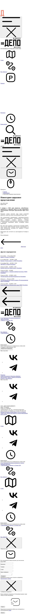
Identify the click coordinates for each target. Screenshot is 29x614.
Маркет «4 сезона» (5, 257)
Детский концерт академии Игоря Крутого (10, 276)
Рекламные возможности (14, 318)
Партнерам (5, 318)
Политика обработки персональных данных (10, 377)
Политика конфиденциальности (5, 375)
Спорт (5, 413)
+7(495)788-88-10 (4, 333)
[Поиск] (11, 134)
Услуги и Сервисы (21, 412)
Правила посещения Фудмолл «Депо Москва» (11, 378)
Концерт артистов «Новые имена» (8, 268)
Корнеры (3, 412)
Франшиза (3, 464)
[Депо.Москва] (13, 362)
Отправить (3, 576)
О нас (2, 318)
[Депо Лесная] (11, 145)
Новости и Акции (17, 413)
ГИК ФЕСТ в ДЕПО (5, 264)
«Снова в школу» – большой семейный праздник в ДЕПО (14, 271)
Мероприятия (6, 193)
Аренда (2, 319)
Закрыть (2, 606)
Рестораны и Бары (9, 412)
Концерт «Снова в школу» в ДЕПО (9, 260)
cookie (9, 610)
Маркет (15, 412)
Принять (2, 612)
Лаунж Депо (9, 413)
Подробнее (11, 257)
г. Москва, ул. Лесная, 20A (7, 320)
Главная (5, 191)
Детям (2, 413)
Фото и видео (4, 414)
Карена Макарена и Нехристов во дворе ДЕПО (11, 285)
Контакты (6, 319)
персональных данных (6, 578)
